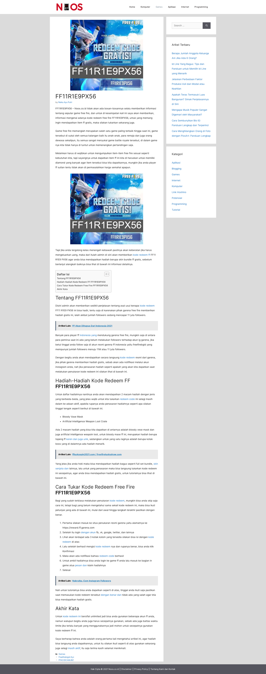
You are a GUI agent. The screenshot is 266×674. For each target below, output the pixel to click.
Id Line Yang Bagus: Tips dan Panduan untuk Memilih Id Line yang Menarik (189, 69)
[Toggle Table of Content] (105, 274)
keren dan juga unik (77, 439)
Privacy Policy (141, 669)
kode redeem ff (141, 254)
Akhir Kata (62, 289)
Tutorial (176, 209)
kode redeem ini (72, 616)
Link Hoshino (179, 192)
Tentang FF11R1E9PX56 (69, 278)
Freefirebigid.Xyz (66, 657)
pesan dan (81, 565)
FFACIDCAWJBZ (66, 660)
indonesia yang (88, 335)
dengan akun (88, 532)
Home (132, 7)
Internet (185, 7)
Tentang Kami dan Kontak (162, 669)
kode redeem (147, 305)
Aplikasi (172, 7)
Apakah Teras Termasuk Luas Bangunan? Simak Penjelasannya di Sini (190, 99)
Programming (201, 7)
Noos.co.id (113, 669)
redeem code (127, 399)
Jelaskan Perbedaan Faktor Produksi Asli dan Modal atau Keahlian (188, 84)
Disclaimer (126, 669)
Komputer (145, 7)
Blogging (176, 168)
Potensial (177, 198)
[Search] (207, 25)
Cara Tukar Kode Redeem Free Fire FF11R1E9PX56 (82, 285)
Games (159, 7)
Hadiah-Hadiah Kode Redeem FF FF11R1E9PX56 (81, 282)
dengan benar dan (111, 594)
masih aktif (74, 648)
